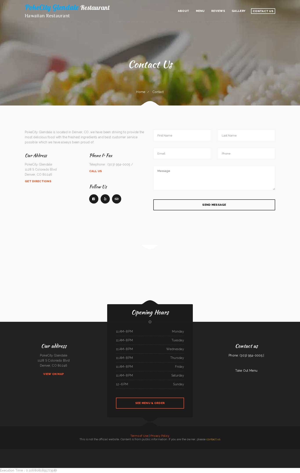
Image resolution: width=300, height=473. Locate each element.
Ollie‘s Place (296, 451)
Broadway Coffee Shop (29, 451)
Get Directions (38, 181)
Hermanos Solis (41, 451)
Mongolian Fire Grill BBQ (167, 456)
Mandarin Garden (19, 451)
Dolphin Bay (205, 451)
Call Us (95, 171)
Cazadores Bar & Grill (284, 451)
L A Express (63, 451)
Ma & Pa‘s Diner (3, 451)
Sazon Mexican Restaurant (218, 451)
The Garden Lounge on (117, 451)
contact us (213, 439)
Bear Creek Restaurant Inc (72, 451)
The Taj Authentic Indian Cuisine (81, 451)
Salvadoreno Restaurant (89, 451)
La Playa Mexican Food (143, 451)
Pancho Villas (147, 456)
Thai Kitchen (258, 451)
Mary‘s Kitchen (171, 451)
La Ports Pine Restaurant (51, 451)
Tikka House (191, 451)
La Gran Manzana (254, 451)
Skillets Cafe (269, 451)
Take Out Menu (246, 370)
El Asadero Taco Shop (291, 451)
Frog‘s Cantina (167, 451)
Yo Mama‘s (104, 451)
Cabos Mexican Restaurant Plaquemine (98, 451)
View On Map (53, 374)
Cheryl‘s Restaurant (186, 451)
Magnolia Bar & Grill (239, 451)
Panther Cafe (112, 451)
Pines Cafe (279, 451)
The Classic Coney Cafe (124, 451)
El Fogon (144, 456)
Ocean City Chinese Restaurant (151, 451)
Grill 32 (67, 451)
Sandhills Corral (130, 456)
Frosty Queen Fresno (130, 451)
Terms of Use (139, 435)
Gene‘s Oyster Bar (136, 456)
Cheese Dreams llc (245, 451)
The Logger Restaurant (58, 451)
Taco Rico (34, 451)
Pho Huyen (23, 451)
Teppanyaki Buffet (158, 451)
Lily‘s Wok (140, 456)
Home (140, 92)
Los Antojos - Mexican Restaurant (198, 451)
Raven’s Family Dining (264, 451)
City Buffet (37, 451)
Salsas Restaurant (180, 451)
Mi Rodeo (250, 451)
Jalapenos (108, 451)
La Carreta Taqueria (136, 451)
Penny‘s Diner (176, 451)
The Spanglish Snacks (225, 451)
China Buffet (162, 451)
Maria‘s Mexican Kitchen (211, 451)
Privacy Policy (160, 435)
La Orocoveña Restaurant (153, 456)
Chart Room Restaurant (160, 456)
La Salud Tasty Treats (275, 451)
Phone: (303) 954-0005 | (246, 355)
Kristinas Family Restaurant (232, 451)
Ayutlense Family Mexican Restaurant (11, 451)
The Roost (46, 451)
